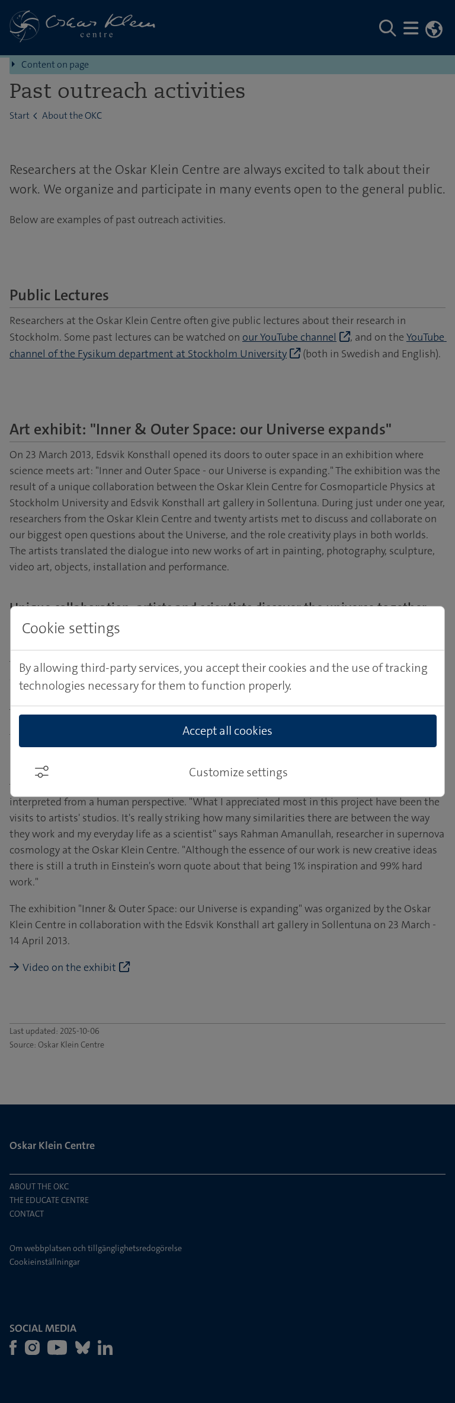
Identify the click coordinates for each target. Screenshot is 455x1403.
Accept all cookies (227, 730)
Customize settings (238, 772)
